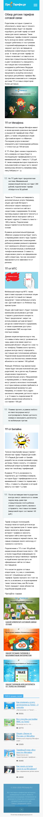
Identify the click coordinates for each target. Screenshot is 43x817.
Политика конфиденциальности (21, 815)
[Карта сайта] (21, 810)
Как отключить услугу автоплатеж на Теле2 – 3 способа (27, 704)
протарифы (15, 4)
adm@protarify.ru (21, 805)
